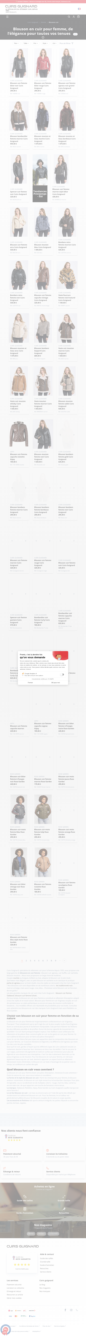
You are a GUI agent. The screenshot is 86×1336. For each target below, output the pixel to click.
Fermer (30, 682)
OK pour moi (55, 682)
